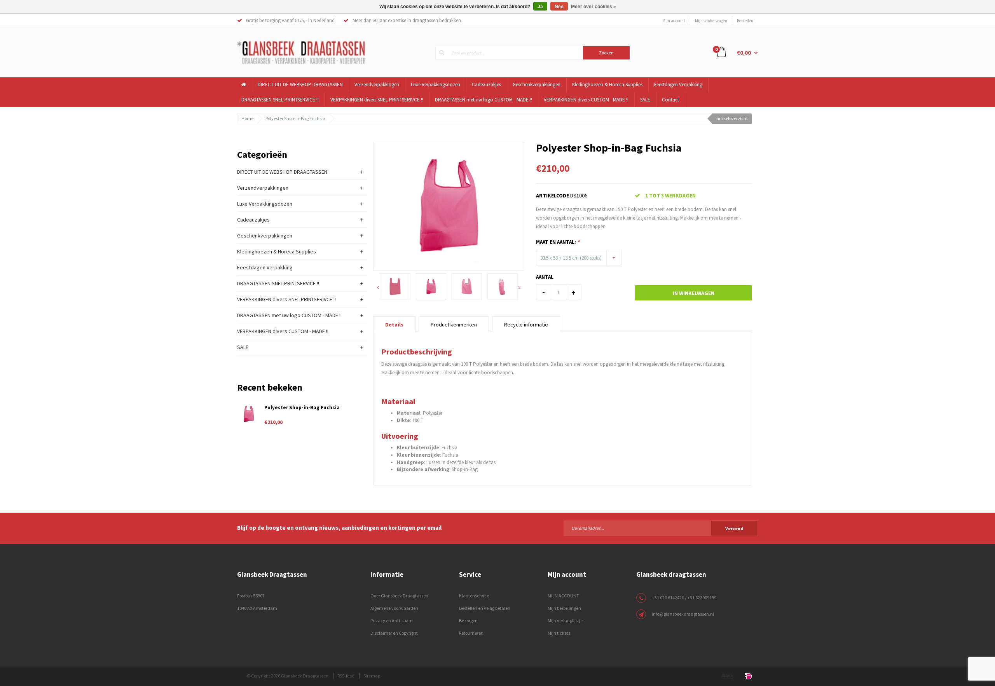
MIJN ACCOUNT (563, 596)
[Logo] (301, 52)
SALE (645, 99)
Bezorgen (468, 620)
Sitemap (371, 676)
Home (247, 118)
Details (394, 324)
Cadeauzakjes (486, 84)
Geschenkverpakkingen (536, 84)
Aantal (544, 277)
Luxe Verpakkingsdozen (435, 84)
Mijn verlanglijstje (565, 620)
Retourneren (471, 633)
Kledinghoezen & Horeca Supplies (607, 84)
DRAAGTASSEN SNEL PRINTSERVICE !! (280, 99)
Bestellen (745, 20)
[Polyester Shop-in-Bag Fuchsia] (448, 205)
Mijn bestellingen (564, 608)
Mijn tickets (559, 633)
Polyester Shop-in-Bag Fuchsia (295, 118)
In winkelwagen (693, 293)
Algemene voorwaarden (394, 608)
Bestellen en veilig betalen (484, 608)
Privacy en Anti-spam (391, 620)
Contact (670, 99)
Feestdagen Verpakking (678, 84)
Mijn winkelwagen (711, 20)
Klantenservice (474, 596)
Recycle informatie (526, 324)
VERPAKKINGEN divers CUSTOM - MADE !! (586, 99)
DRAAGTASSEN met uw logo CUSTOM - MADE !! (483, 99)
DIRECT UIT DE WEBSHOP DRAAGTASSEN (300, 84)
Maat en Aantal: (558, 242)
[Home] (244, 85)
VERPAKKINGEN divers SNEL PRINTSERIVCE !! (376, 99)
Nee (559, 6)
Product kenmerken (454, 324)
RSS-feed (345, 676)
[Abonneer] (661, 527)
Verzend (734, 528)
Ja (540, 6)
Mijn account (673, 20)
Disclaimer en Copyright (394, 633)
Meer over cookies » (593, 6)
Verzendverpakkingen (376, 84)
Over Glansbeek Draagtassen (399, 596)
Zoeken (606, 53)
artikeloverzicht (732, 118)
